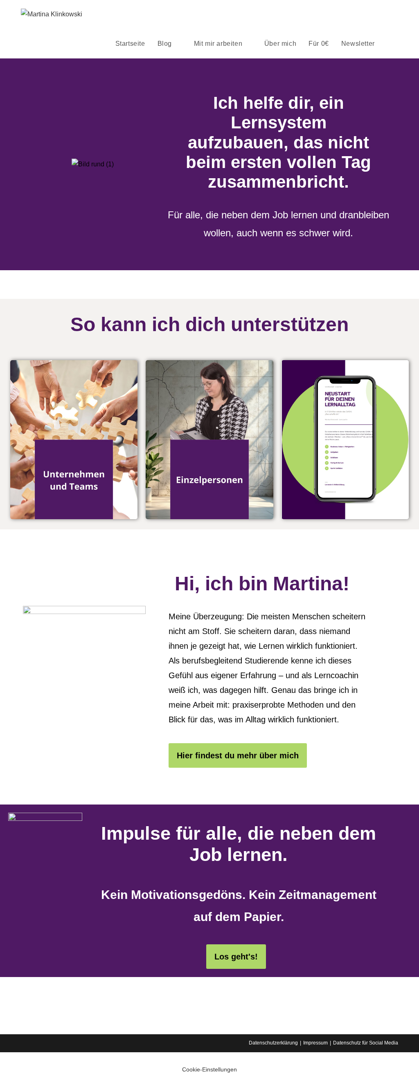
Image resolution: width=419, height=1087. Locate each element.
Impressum (315, 1043)
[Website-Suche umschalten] (389, 43)
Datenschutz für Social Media (365, 1043)
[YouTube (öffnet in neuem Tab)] (395, 14)
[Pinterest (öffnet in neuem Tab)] (372, 14)
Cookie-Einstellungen (209, 1069)
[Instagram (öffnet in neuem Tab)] (384, 14)
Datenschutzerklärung (273, 1043)
